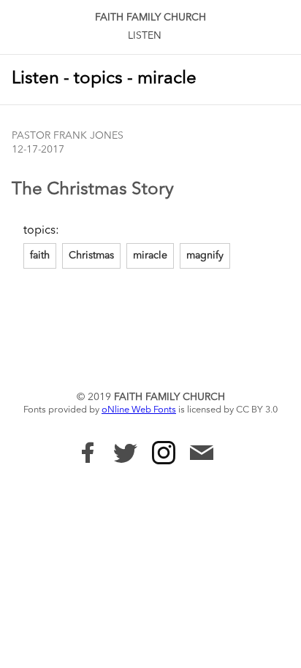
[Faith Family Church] (87, 452)
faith (40, 255)
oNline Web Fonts (139, 410)
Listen (144, 36)
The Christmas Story (93, 190)
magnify (205, 255)
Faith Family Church (150, 17)
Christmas (91, 255)
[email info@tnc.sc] (201, 454)
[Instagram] (163, 452)
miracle (150, 255)
